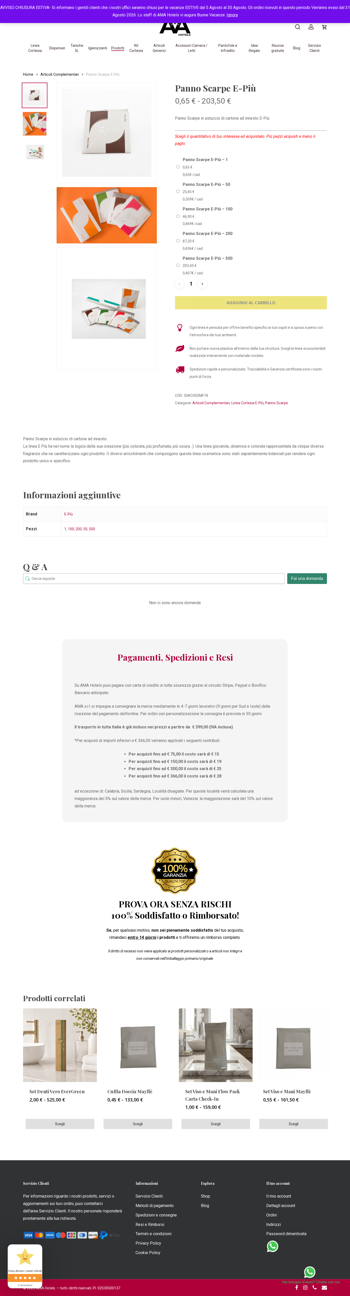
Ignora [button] (232, 15)
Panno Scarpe (276, 403)
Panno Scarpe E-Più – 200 (207, 233)
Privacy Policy (148, 1243)
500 (92, 529)
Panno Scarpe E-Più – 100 (207, 209)
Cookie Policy (148, 1252)
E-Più (68, 514)
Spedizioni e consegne (156, 1215)
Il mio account (278, 1196)
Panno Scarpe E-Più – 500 (207, 258)
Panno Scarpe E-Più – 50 (206, 184)
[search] (298, 27)
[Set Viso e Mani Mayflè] (294, 1045)
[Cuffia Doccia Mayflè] (138, 1045)
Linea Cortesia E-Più (247, 403)
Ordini (271, 1215)
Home (28, 74)
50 (85, 529)
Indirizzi (273, 1224)
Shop (205, 1196)
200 (79, 529)
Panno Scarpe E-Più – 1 (205, 159)
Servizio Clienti (149, 1196)
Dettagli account (280, 1205)
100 (71, 529)
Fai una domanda (307, 578)
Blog (205, 1205)
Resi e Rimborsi (150, 1224)
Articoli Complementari (59, 74)
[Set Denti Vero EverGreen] (60, 1045)
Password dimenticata (286, 1233)
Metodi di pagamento (155, 1205)
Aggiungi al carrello (251, 303)
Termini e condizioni (153, 1233)
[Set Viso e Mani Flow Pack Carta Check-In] (216, 1045)
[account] (311, 27)
